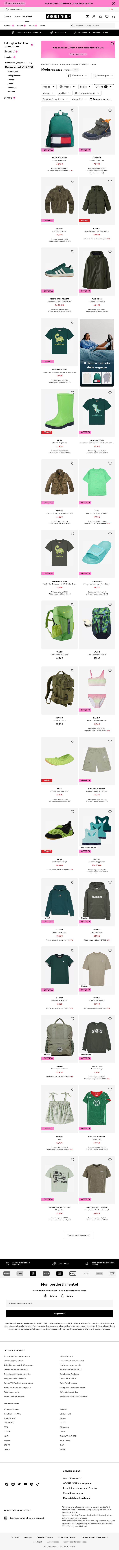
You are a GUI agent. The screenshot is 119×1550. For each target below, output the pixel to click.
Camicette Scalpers (69, 1374)
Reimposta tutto (102, 99)
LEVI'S (7, 1449)
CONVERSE (9, 1423)
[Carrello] (113, 16)
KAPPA (7, 1445)
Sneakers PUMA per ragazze (17, 1387)
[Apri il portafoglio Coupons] (87, 16)
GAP (62, 1445)
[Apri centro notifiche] (100, 16)
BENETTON (65, 1414)
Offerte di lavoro (45, 1537)
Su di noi (15, 1537)
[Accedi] (94, 16)
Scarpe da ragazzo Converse (73, 1396)
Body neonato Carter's (15, 1378)
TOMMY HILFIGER (68, 1436)
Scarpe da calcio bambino (16, 1369)
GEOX (63, 1423)
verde (93, 64)
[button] (77, 75)
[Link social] (7, 1484)
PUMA (63, 1418)
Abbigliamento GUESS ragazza (18, 1365)
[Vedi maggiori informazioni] (60, 173)
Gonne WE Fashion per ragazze (18, 1383)
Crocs (62, 1431)
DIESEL (7, 1431)
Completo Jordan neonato (72, 1387)
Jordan (7, 1440)
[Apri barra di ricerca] (71, 25)
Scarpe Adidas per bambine (17, 1356)
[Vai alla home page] (20, 1472)
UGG (6, 1436)
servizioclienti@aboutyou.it (34, 1329)
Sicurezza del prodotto (75, 1542)
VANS (62, 1449)
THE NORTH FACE (12, 1414)
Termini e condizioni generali (94, 1537)
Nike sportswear (11, 1409)
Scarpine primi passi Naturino (17, 1374)
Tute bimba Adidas (69, 1392)
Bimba (55, 64)
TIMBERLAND (10, 1418)
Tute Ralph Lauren (68, 1383)
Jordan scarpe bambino (71, 1365)
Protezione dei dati (67, 1537)
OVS (6, 1427)
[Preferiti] (107, 16)
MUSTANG (65, 1440)
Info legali (37, 1542)
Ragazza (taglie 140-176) (74, 64)
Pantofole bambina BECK (72, 1361)
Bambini (27, 16)
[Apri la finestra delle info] (113, 3)
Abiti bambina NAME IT (71, 1369)
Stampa (28, 1537)
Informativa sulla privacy (20, 1326)
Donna (7, 16)
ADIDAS (63, 1409)
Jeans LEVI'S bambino (14, 1396)
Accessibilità (53, 1542)
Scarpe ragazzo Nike (13, 1361)
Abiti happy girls (11, 1392)
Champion (64, 1427)
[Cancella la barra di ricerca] (113, 25)
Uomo (16, 16)
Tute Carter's (66, 1356)
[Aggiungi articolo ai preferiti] (72, 110)
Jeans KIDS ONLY (68, 1378)
